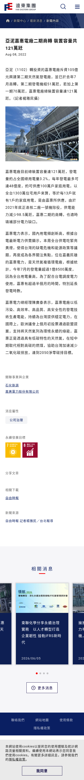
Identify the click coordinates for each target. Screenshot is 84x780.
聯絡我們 (18, 720)
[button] (37, 673)
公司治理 (16, 420)
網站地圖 (42, 720)
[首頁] (7, 21)
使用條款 (66, 720)
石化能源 (12, 385)
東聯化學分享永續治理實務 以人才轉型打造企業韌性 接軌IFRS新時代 (41, 632)
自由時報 (12, 498)
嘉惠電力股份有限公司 (22, 391)
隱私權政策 (42, 728)
